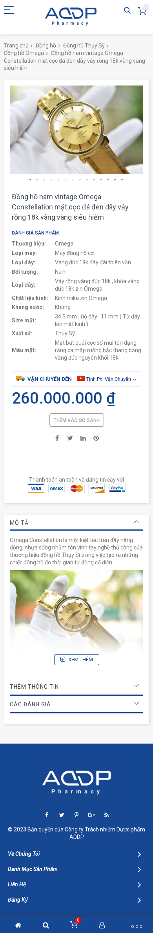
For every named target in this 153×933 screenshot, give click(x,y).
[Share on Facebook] (57, 438)
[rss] (106, 815)
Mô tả (19, 523)
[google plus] (92, 815)
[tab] (76, 523)
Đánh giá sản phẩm (35, 233)
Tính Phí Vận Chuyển (108, 379)
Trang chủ (16, 45)
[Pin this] (96, 438)
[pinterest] (77, 815)
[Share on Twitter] (70, 438)
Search (127, 11)
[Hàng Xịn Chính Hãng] (70, 16)
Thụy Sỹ (65, 333)
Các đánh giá (30, 704)
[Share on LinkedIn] (83, 438)
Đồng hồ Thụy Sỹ (84, 45)
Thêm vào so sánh (77, 420)
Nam (61, 272)
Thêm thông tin (34, 687)
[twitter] (62, 815)
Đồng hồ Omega (24, 53)
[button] (30, 180)
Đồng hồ (46, 45)
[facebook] (47, 815)
